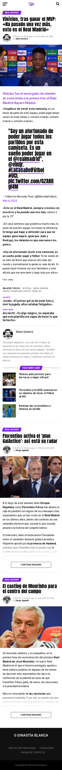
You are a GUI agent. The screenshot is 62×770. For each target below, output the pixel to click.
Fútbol (27, 288)
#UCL (13, 175)
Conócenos (47, 748)
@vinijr (15, 164)
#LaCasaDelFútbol (26, 170)
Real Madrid (41, 288)
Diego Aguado (22, 450)
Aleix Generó (22, 39)
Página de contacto (33, 752)
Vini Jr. (37, 291)
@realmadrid (26, 159)
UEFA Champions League (17, 291)
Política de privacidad (22, 748)
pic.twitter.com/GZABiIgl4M (30, 183)
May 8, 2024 (10, 200)
